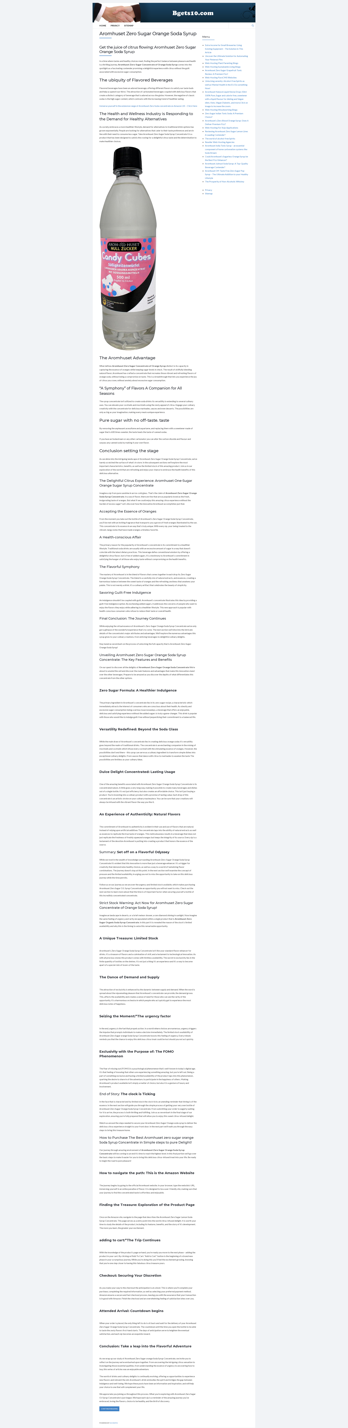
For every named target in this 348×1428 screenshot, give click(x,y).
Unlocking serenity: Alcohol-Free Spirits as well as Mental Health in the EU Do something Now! (226, 84)
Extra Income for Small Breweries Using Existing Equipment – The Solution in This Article (224, 49)
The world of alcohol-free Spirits (220, 138)
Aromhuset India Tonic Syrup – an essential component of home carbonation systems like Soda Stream (226, 149)
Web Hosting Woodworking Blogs (221, 109)
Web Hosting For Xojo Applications (221, 127)
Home (102, 25)
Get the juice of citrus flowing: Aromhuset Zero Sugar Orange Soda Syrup (147, 49)
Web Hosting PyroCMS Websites (221, 77)
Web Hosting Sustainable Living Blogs (223, 66)
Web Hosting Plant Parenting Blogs (221, 63)
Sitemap (128, 25)
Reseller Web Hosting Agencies (219, 142)
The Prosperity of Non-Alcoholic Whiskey (224, 181)
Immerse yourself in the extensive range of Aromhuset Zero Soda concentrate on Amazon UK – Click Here (148, 106)
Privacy (115, 25)
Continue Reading (109, 1409)
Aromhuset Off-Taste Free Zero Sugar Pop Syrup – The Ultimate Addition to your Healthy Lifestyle (226, 174)
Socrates (114, 1423)
